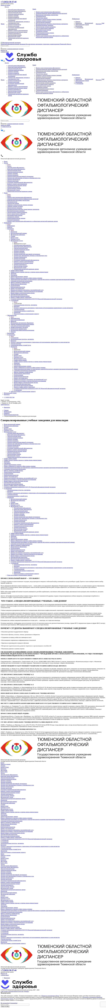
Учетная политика (12, 494)
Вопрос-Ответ (5, 767)
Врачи (2, 24)
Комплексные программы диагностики (47, 15)
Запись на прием (5, 5)
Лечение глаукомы (13, 15)
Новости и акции (5, 764)
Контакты (98, 24)
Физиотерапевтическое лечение (45, 33)
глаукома (21, 49)
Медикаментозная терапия (43, 30)
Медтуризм (4, 770)
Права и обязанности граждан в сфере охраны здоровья (19, 466)
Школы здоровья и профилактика (13, 470)
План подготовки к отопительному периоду (26, 573)
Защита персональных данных (12, 464)
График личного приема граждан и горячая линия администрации (22, 460)
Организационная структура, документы (18, 490)
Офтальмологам (79, 24)
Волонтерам (78, 26)
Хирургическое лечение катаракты (46, 27)
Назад (9, 164)
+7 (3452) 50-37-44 (6, 126)
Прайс (34, 9)
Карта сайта (4, 771)
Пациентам (78, 23)
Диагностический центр (15, 12)
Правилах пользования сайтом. (50, 995)
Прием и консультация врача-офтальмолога (48, 12)
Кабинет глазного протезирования (17, 30)
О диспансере (79, 27)
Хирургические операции (43, 22)
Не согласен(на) (5, 1003)
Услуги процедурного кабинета (45, 28)
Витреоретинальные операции (44, 25)
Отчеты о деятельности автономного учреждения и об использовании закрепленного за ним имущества (36, 493)
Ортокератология (41, 16)
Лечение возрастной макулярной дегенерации (20, 442)
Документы (7, 463)
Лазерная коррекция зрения (16, 14)
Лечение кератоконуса (14, 33)
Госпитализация (8, 473)
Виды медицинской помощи (12, 424)
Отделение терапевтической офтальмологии (16, 28)
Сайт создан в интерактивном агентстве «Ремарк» (15, 991)
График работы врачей (10, 458)
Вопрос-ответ (8, 429)
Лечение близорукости (14, 24)
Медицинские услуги (10, 431)
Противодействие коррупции (12, 482)
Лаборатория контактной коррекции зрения (19, 457)
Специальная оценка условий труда (17, 496)
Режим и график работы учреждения (14, 485)
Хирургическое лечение (15, 35)
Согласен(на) (13, 1003)
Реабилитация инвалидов (11, 475)
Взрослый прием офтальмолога (17, 11)
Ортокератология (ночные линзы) (17, 32)
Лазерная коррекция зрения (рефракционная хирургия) (51, 13)
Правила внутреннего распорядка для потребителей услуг (20, 478)
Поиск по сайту (5, 1006)
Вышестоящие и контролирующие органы (16, 481)
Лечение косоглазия (13, 26)
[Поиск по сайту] (1, 122)
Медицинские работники (11, 426)
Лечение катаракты (13, 17)
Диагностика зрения (41, 18)
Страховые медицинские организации (15, 469)
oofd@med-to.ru (5, 404)
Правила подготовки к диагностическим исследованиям (20, 479)
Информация (76, 18)
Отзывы (6, 427)
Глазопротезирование (42, 34)
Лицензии (7, 461)
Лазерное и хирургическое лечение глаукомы (48, 19)
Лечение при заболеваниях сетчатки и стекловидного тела (19, 22)
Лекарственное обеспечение (12, 472)
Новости (77, 21)
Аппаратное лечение (42, 31)
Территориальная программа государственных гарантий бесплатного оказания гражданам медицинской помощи (36, 467)
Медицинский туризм (14, 36)
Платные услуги (8, 430)
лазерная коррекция (12, 49)
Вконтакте (7, 407)
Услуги (7, 7)
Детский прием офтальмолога (16, 9)
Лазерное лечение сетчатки (43, 21)
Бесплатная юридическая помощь (13, 484)
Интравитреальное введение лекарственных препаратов (52, 24)
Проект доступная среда (11, 476)
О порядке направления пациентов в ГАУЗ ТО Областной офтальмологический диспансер (29, 487)
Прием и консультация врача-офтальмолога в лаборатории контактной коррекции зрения (52, 36)
